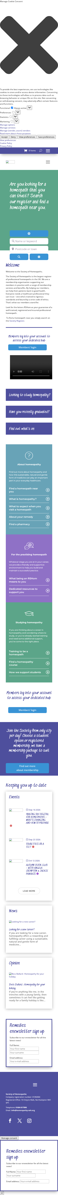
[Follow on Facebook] (10, 1121)
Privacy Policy (6, 146)
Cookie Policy (6, 143)
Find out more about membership (27, 768)
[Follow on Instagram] (29, 1121)
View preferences (27, 136)
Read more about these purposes (15, 133)
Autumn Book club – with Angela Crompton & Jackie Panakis (37, 870)
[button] (29, 45)
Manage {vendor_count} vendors (15, 130)
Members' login (27, 347)
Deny (13, 136)
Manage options (7, 124)
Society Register (17, 320)
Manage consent (9, 1138)
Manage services (7, 127)
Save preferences (46, 136)
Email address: (13, 1181)
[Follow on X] (19, 1121)
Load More (29, 891)
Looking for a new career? (22, 929)
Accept (4, 136)
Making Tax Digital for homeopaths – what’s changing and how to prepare (37, 819)
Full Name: (14, 1045)
